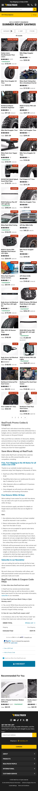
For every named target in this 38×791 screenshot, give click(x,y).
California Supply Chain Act (29, 782)
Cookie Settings (13, 785)
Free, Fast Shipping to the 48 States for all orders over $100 (18, 464)
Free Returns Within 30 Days (13, 495)
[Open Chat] (28, 5)
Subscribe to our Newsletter (12, 560)
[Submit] (34, 735)
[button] (19, 754)
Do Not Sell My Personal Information (11, 782)
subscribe (4, 595)
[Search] (35, 9)
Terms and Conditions (23, 785)
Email (3, 731)
